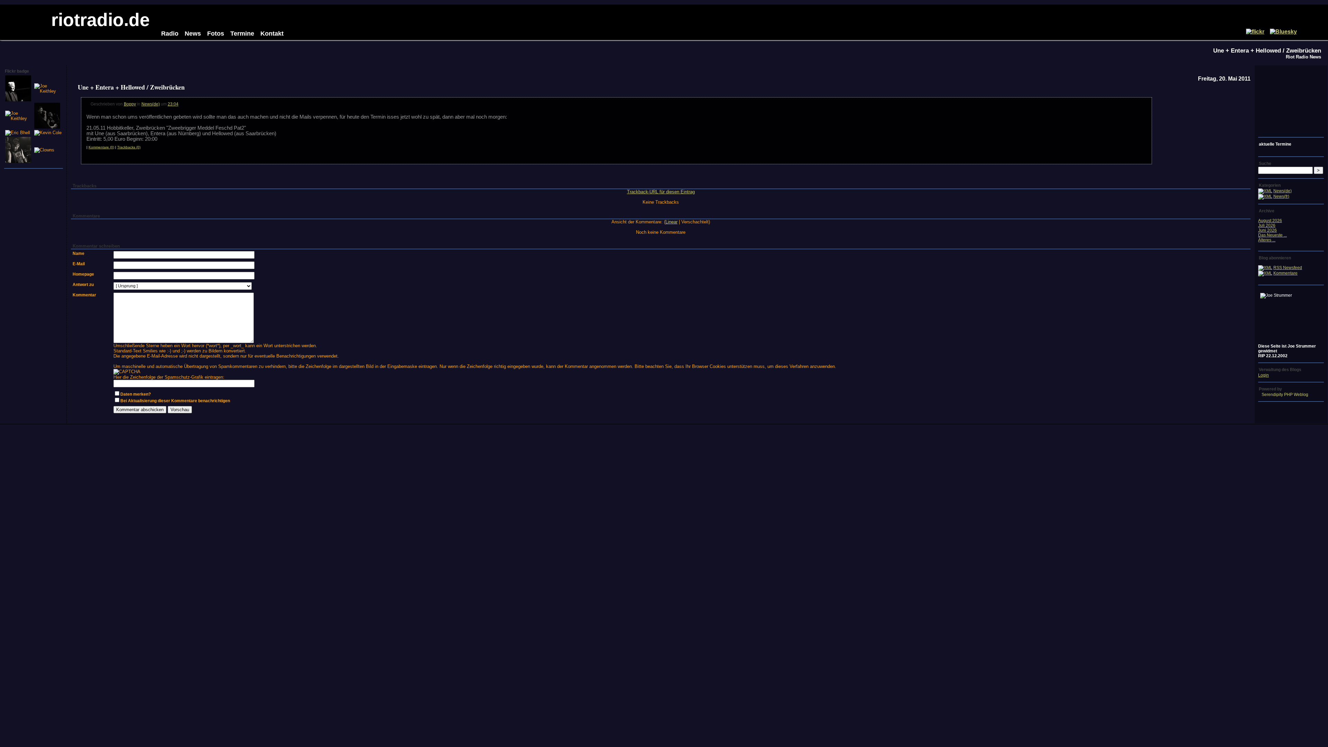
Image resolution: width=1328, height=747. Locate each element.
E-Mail (79, 263)
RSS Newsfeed (1287, 267)
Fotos (215, 33)
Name (78, 253)
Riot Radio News (1303, 56)
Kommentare (1285, 273)
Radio (169, 33)
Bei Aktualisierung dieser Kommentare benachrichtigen (175, 400)
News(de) (150, 104)
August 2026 (1270, 220)
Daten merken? (135, 394)
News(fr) (1281, 196)
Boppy (130, 104)
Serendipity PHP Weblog (1285, 394)
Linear (671, 221)
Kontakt (272, 33)
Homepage (83, 274)
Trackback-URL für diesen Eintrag (661, 191)
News (193, 33)
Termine (242, 33)
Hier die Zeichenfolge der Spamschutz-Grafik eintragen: (168, 377)
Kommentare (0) (101, 147)
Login (1263, 375)
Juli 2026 (1266, 225)
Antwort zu (83, 284)
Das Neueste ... (1272, 235)
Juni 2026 (1267, 230)
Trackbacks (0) (128, 147)
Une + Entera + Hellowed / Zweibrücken (1267, 50)
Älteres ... (1266, 240)
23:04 (173, 104)
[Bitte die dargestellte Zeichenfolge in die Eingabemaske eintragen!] (126, 372)
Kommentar (84, 295)
